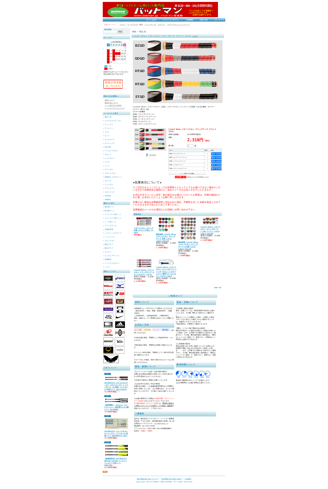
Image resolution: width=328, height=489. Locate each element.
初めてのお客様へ (111, 96)
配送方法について (111, 103)
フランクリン (110, 188)
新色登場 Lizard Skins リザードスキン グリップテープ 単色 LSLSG (166, 236)
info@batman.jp (161, 423)
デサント (108, 154)
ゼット (107, 136)
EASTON (108, 147)
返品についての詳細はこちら (198, 177)
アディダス (109, 169)
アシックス (109, 124)
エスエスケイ (110, 139)
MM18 (141, 25)
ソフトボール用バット (113, 214)
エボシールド (110, 192)
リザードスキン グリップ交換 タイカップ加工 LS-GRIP (144, 230)
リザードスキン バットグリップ (178, 25)
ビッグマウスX (132, 25)
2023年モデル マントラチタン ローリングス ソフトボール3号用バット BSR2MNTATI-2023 (116, 433)
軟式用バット (110, 211)
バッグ (107, 267)
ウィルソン (109, 128)
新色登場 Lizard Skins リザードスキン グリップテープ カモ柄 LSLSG (188, 244)
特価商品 (108, 259)
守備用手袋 (109, 229)
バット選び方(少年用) (113, 106)
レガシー (123, 25)
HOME (134, 31)
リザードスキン (110, 173)
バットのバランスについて (115, 108)
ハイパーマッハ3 (150, 25)
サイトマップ (219, 20)
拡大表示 (152, 155)
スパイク (108, 252)
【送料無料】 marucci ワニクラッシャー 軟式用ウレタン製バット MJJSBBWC (116, 407)
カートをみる (152, 20)
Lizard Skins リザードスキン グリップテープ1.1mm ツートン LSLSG (211, 229)
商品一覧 (108, 117)
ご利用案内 (189, 20)
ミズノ (107, 132)
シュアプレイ (110, 158)
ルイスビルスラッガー (113, 121)
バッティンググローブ (113, 233)
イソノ (107, 166)
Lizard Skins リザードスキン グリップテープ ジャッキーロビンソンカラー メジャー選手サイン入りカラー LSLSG (166, 271)
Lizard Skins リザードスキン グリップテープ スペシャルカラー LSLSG (144, 272)
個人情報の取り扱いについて (147, 479)
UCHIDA (108, 196)
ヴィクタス (109, 184)
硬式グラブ (109, 244)
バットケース (110, 237)
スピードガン (110, 241)
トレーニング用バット (113, 218)
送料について (110, 100)
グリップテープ (110, 226)
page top (217, 287)
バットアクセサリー (112, 263)
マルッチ (108, 181)
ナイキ (107, 162)
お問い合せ (204, 20)
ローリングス (110, 143)
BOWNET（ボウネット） (113, 177)
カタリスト (161, 25)
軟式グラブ (109, 248)
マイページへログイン (171, 20)
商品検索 (108, 29)
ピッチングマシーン (112, 256)
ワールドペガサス (111, 151)
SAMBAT (108, 199)
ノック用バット (110, 222)
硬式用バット (110, 207)
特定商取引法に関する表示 (172, 479)
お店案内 (188, 479)
